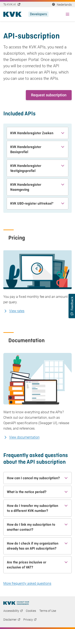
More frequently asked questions (27, 583)
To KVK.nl (9, 4)
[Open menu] (67, 14)
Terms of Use (47, 610)
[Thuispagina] (16, 603)
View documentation (24, 437)
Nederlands (64, 4)
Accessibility (11, 610)
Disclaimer (10, 619)
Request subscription (48, 95)
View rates (16, 311)
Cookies (31, 610)
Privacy (28, 619)
